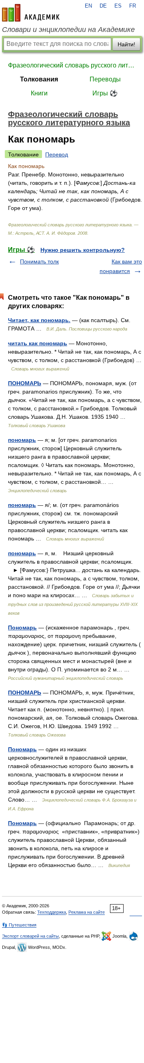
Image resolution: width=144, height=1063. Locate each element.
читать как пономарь (37, 343)
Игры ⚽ (105, 93)
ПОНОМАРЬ (24, 383)
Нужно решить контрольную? (82, 250)
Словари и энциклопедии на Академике (68, 30)
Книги (39, 93)
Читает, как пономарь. (39, 320)
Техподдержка (51, 912)
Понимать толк (39, 261)
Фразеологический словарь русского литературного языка (72, 65)
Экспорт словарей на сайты (30, 936)
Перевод (56, 154)
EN (88, 6)
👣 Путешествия (19, 924)
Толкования (39, 79)
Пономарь (22, 627)
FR (132, 6)
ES (118, 6)
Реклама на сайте (86, 912)
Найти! (126, 44)
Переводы (105, 79)
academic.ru (31, 13)
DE (103, 6)
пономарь (22, 440)
